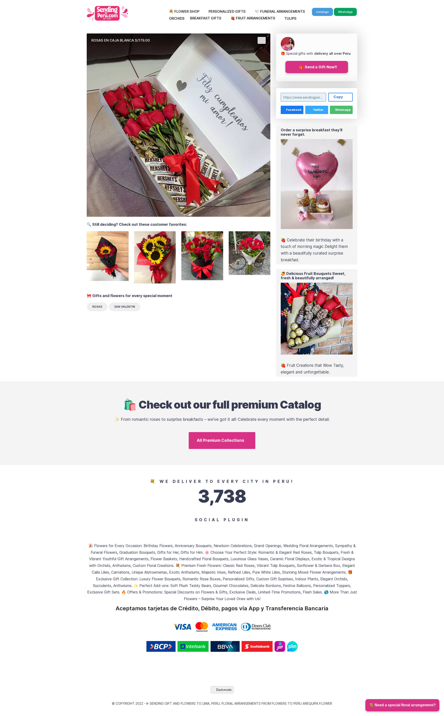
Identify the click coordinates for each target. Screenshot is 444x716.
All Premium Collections (220, 440)
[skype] (264, 529)
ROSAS (97, 306)
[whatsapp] (255, 529)
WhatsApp (345, 12)
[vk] (226, 529)
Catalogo (322, 12)
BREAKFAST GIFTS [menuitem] (205, 18)
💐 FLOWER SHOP (184, 11)
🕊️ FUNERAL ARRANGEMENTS (280, 11)
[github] (217, 529)
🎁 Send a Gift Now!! (318, 67)
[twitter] (188, 529)
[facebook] (179, 529)
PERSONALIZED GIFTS (227, 11)
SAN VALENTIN (124, 306)
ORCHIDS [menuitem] (177, 18)
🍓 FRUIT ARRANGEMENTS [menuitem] (253, 18)
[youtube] (207, 529)
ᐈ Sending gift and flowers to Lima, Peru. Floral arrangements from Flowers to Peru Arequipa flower (239, 703)
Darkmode (224, 690)
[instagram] (198, 529)
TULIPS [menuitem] (290, 18)
